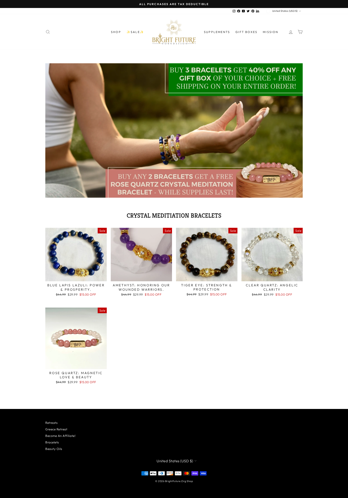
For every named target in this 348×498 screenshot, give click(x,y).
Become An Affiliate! (60, 436)
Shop (116, 32)
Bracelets (52, 442)
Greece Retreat (56, 429)
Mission (270, 32)
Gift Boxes (246, 32)
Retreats (51, 423)
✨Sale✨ (135, 32)
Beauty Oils (53, 449)
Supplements (217, 32)
